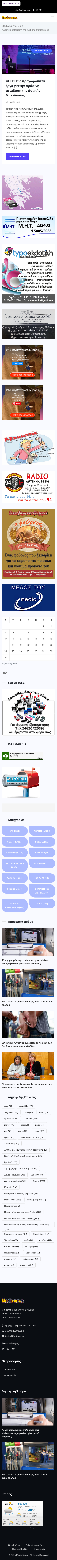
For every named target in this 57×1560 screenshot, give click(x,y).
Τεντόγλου (11, 1240)
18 (13, 645)
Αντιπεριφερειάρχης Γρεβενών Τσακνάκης (25, 1149)
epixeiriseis (11, 1118)
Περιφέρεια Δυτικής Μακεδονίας (21, 1218)
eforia (43, 1112)
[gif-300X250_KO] (22, 192)
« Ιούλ (4, 672)
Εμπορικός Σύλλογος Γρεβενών (20, 1193)
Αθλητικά (15, 842)
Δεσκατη (42, 852)
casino (15, 831)
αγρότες (45, 1240)
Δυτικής (39, 1181)
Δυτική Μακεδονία (15, 1181)
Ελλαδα (15, 878)
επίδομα (31, 1246)
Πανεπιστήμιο (13, 1206)
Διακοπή (37, 1174)
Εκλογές (10, 1187)
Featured (31, 1118)
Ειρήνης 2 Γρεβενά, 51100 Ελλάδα (20, 1325)
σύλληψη (26, 1265)
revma (39, 1131)
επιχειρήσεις (11, 1252)
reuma (22, 1131)
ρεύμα (9, 1265)
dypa (28, 1112)
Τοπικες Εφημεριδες (14, 905)
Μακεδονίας (12, 1199)
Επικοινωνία (10, 1375)
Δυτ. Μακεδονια (15, 865)
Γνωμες (42, 842)
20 (28, 645)
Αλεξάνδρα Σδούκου (32, 1137)
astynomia (11, 1112)
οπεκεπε (10, 1259)
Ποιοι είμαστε (10, 1369)
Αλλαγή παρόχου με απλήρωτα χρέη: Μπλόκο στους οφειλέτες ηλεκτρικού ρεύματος (21, 1433)
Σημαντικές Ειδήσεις (42, 891)
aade (8, 1106)
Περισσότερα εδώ (17, 156)
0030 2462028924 (14, 1331)
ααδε (28, 1240)
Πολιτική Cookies (20, 1549)
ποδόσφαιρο (30, 1259)
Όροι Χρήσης (14, 1545)
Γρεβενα (14, 852)
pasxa (39, 1125)
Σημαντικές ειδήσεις (15, 1234)
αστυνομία (11, 1246)
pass (25, 1125)
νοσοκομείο (33, 1252)
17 (6, 645)
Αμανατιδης (11, 1143)
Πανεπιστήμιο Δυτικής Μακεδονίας (22, 1212)
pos (7, 1131)
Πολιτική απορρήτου (35, 1545)
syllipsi (9, 1137)
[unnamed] (28, 324)
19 (21, 645)
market (9, 1125)
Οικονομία (15, 889)
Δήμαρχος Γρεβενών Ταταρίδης (20, 1168)
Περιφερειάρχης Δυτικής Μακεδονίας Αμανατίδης (26, 1225)
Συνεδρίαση (41, 1234)
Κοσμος (42, 878)
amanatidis (26, 1106)
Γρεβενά (10, 1162)
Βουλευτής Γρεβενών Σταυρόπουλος (23, 1156)
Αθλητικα (42, 831)
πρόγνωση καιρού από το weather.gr (22, 1528)
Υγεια (42, 903)
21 (36, 645)
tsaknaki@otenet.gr (14, 1336)
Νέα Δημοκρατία (36, 1199)
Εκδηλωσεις (42, 863)
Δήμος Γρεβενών (14, 1174)
